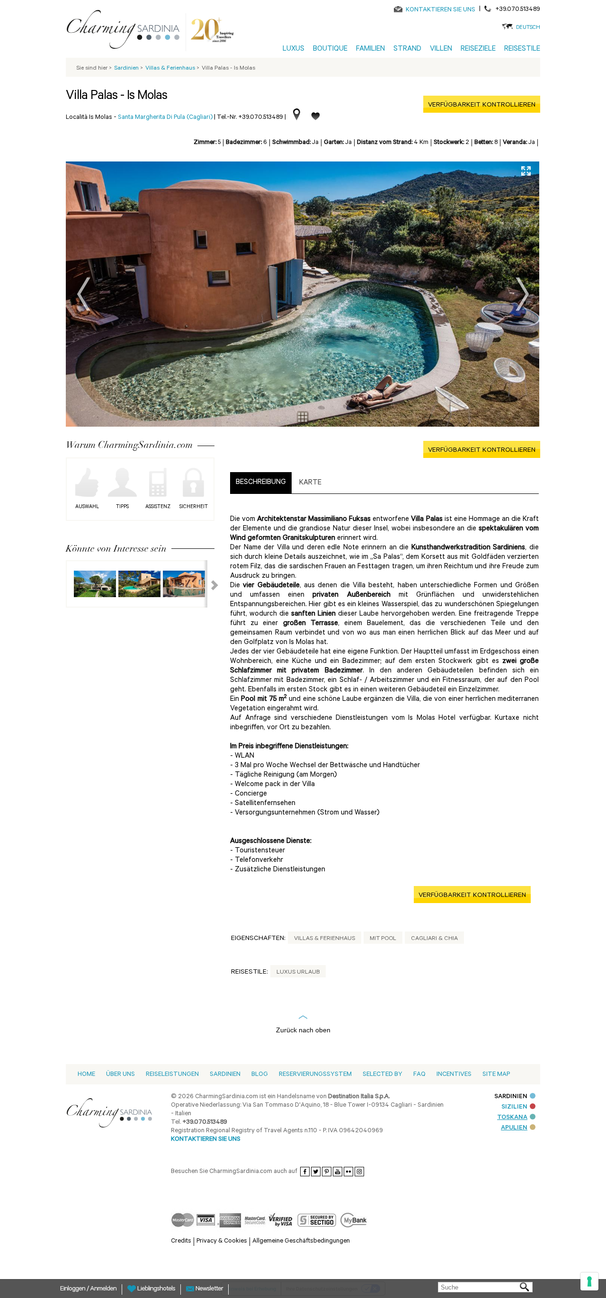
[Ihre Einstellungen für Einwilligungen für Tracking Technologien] (589, 1281)
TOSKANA (512, 1117)
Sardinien (225, 1074)
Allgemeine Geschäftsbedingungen (301, 1241)
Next (522, 294)
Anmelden (103, 1289)
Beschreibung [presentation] (261, 483)
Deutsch (528, 28)
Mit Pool (383, 939)
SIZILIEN (514, 1107)
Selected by (382, 1074)
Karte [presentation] (310, 483)
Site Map (496, 1074)
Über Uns (120, 1074)
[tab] (261, 483)
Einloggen (73, 1289)
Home (86, 1074)
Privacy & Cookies (221, 1241)
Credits (181, 1241)
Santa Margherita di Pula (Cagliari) (165, 117)
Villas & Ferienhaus (324, 939)
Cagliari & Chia (434, 939)
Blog (259, 1074)
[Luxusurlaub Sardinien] (127, 31)
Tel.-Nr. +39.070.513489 (250, 117)
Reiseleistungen (172, 1074)
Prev (84, 294)
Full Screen (526, 171)
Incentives (454, 1074)
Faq (419, 1074)
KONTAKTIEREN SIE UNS (440, 10)
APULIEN (514, 1128)
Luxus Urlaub (298, 972)
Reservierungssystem (315, 1074)
